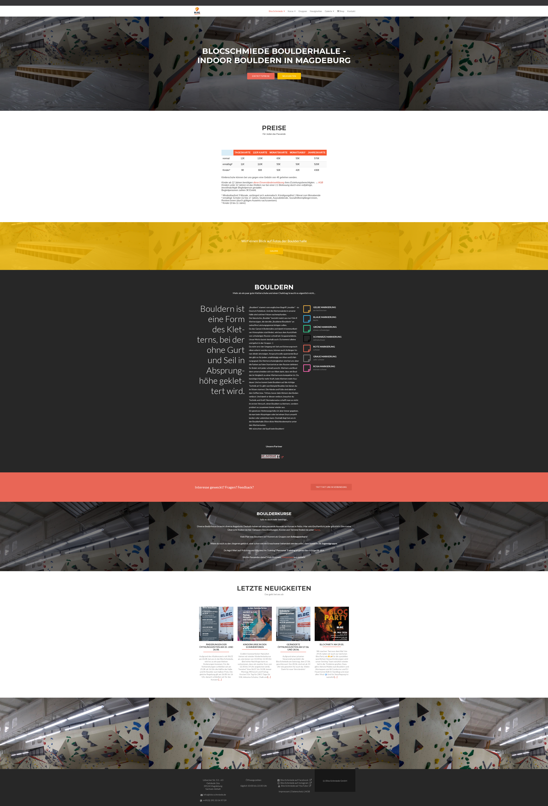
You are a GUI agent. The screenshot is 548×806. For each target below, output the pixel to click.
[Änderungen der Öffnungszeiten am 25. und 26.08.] (216, 623)
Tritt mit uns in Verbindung (331, 487)
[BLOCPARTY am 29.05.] (332, 623)
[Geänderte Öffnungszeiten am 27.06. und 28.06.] (293, 623)
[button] (194, 647)
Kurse (290, 11)
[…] (220, 679)
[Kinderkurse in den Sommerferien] (255, 623)
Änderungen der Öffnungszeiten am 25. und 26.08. (216, 647)
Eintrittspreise (261, 76)
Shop (342, 11)
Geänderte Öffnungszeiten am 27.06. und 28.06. (293, 647)
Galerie (328, 11)
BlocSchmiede (276, 11)
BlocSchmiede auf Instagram (294, 782)
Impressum (284, 791)
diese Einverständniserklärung (268, 182)
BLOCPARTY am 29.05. (332, 644)
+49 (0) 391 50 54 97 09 (214, 800)
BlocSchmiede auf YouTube (294, 785)
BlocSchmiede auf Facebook (294, 780)
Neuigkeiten (316, 11)
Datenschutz (297, 791)
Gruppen (302, 11)
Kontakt (351, 11)
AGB (320, 182)
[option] (274, 645)
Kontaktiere (287, 557)
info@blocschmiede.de (215, 794)
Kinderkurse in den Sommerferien (254, 645)
